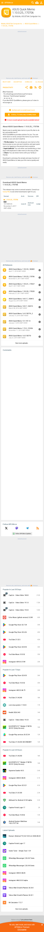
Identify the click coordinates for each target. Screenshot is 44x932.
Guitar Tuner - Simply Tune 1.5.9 (20, 851)
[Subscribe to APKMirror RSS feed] (37, 529)
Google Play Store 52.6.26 (18, 632)
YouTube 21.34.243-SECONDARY (20, 742)
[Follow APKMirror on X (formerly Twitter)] (6, 529)
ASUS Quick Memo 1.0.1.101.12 (19, 321)
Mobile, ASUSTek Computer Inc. (28, 16)
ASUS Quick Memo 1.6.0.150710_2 (21, 313)
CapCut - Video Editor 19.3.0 (19, 720)
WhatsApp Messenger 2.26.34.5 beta (21, 866)
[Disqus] (22, 435)
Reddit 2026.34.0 (14, 712)
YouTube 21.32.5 (14, 640)
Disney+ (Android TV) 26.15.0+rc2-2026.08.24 (24, 836)
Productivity (8, 87)
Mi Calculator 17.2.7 (15, 903)
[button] (26, 87)
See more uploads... (22, 343)
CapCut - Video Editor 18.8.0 (19, 595)
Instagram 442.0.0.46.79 (17, 690)
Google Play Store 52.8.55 (18, 647)
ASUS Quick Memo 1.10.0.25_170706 (21, 277)
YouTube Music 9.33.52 (17, 654)
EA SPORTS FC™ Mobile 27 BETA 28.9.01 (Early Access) (20, 727)
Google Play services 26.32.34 (19, 735)
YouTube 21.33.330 (15, 793)
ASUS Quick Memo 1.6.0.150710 (20, 336)
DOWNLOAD (28, 82)
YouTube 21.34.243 (15, 698)
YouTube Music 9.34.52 (17, 815)
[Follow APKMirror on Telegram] (27, 529)
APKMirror (8, 2)
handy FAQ (6, 192)
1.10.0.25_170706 (11, 200)
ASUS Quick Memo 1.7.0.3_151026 (21, 328)
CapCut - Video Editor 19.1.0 (19, 603)
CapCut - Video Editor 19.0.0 (19, 610)
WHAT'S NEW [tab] (6, 82)
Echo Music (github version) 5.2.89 (21, 617)
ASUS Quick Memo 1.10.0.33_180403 (21, 269)
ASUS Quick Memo (31, 24)
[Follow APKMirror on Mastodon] (16, 529)
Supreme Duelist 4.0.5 (16, 771)
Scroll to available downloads (23, 115)
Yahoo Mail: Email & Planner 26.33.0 (21, 888)
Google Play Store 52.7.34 (18, 625)
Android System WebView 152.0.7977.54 (18, 822)
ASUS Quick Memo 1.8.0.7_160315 (21, 306)
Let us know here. (27, 920)
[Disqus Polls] (22, 380)
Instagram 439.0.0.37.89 (17, 662)
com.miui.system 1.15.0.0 (17, 705)
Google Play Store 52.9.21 (18, 785)
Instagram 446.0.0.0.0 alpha (18, 880)
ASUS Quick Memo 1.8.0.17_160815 (21, 299)
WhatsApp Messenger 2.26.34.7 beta (21, 858)
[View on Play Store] (31, 87)
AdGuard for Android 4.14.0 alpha (20, 800)
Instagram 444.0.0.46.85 (17, 778)
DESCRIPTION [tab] (18, 82)
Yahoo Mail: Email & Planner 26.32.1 (21, 895)
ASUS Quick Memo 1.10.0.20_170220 (21, 291)
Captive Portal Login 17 (17, 807)
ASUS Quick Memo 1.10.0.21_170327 (21, 284)
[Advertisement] (22, 55)
